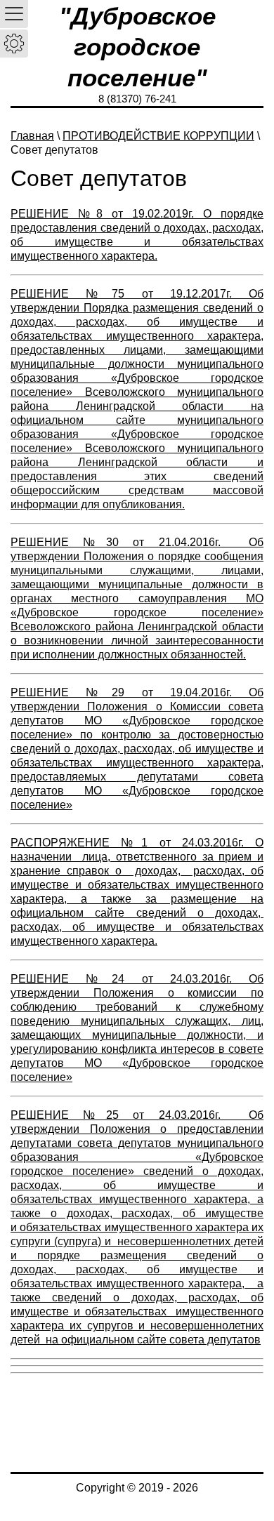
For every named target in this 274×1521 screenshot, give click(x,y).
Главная (32, 136)
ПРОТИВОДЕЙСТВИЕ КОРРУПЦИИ (158, 136)
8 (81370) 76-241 (137, 99)
